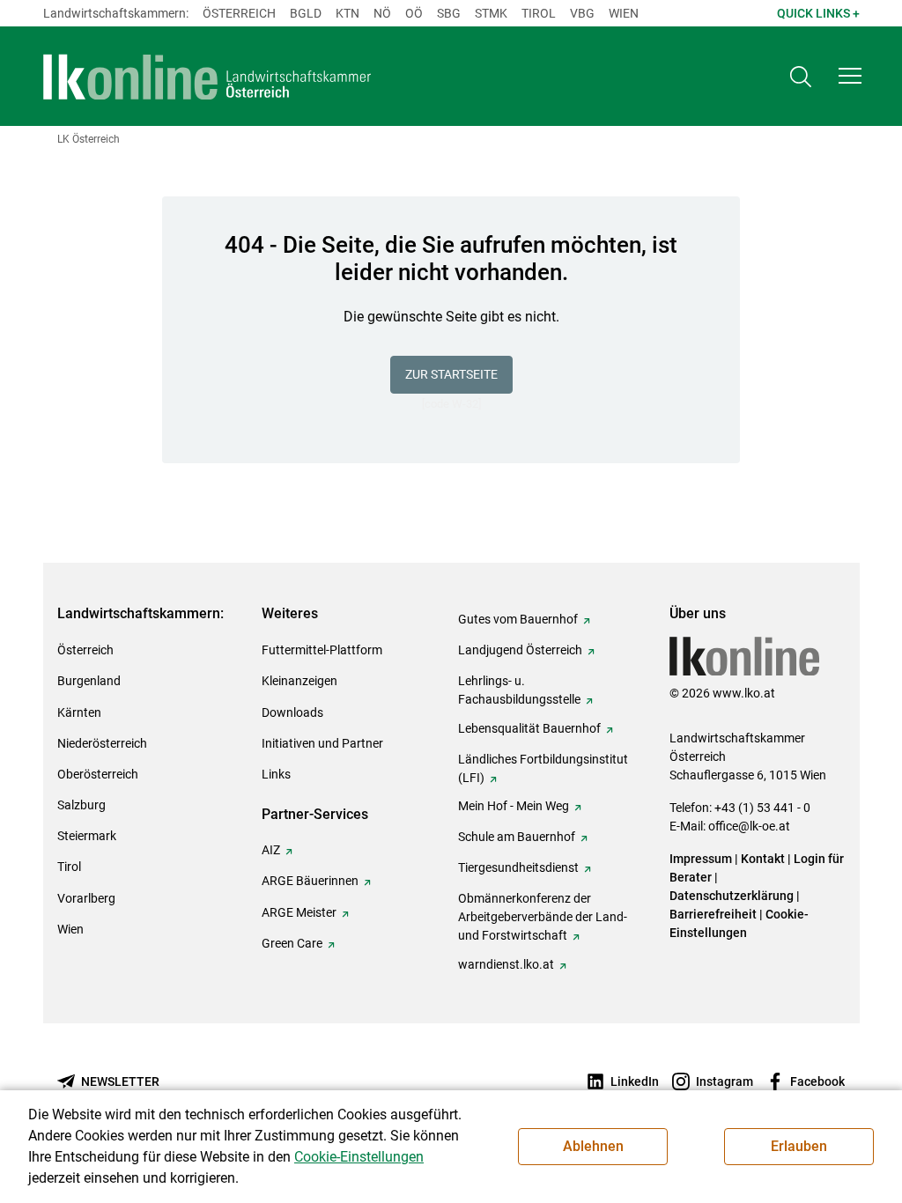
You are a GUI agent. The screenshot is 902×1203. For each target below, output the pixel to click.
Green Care (292, 943)
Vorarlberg (86, 898)
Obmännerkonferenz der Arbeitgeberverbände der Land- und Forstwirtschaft (542, 916)
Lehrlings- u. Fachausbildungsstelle (519, 690)
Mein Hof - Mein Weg (513, 806)
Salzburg (81, 805)
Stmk (491, 13)
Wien (624, 13)
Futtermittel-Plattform (322, 650)
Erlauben (799, 1146)
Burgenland (89, 681)
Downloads (292, 712)
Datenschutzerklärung (731, 896)
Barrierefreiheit (713, 914)
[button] (850, 75)
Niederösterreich (102, 743)
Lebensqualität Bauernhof (529, 728)
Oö (414, 13)
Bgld (306, 13)
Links (276, 774)
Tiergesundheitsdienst (518, 867)
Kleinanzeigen (299, 681)
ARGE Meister (299, 912)
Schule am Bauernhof (516, 837)
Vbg (582, 13)
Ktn (347, 13)
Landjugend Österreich (520, 650)
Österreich (239, 13)
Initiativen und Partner (322, 743)
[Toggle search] (800, 76)
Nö (382, 13)
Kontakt (763, 859)
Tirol (538, 13)
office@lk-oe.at (749, 826)
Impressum (700, 859)
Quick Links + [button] (818, 13)
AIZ (271, 850)
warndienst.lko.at (506, 964)
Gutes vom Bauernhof (518, 619)
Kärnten (79, 712)
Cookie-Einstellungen (359, 1156)
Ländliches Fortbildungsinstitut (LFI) (543, 768)
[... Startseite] (208, 77)
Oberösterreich (97, 774)
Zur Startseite (451, 374)
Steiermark (86, 836)
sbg (449, 13)
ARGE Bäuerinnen (310, 881)
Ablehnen (593, 1146)
